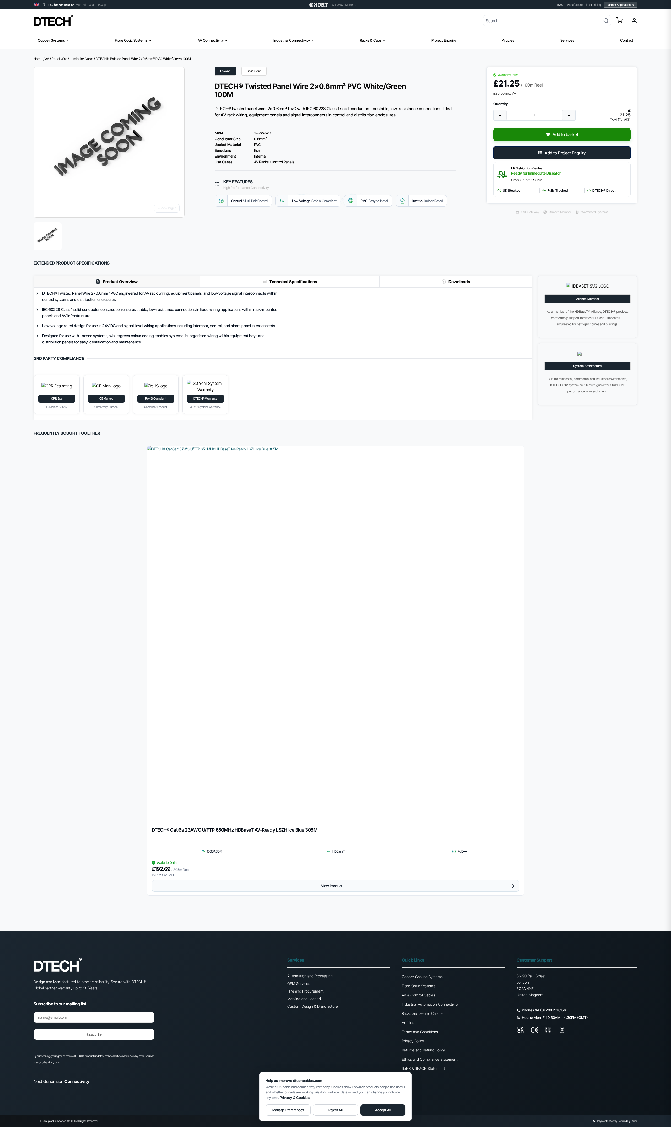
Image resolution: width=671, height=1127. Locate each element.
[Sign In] (634, 21)
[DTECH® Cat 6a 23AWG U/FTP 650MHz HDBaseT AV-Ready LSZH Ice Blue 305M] (335, 634)
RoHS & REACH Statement (423, 1068)
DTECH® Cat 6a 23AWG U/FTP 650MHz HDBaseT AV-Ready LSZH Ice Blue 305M (235, 830)
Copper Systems (51, 40)
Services (567, 40)
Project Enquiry (443, 40)
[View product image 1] (48, 236)
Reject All (335, 1110)
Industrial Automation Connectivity (430, 1004)
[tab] (117, 281)
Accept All (383, 1110)
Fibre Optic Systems (131, 40)
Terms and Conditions (420, 1031)
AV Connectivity (211, 40)
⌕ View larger (167, 208)
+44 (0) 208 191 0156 (61, 4)
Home (38, 59)
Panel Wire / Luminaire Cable (72, 59)
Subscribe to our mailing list (60, 1004)
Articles (508, 40)
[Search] (606, 20)
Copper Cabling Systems (422, 976)
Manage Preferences (288, 1110)
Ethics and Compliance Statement (430, 1059)
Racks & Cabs (371, 40)
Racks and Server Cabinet (423, 1013)
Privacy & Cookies (295, 1097)
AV (47, 59)
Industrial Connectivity (291, 40)
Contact (626, 40)
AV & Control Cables (418, 995)
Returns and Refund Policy (423, 1050)
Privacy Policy (413, 1041)
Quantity (500, 104)
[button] (619, 20)
